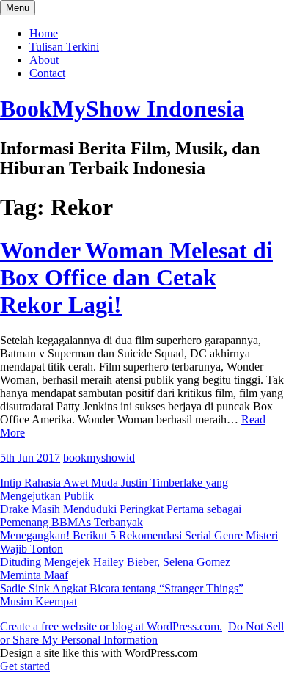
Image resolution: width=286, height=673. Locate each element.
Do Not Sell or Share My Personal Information (142, 633)
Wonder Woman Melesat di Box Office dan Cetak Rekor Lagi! (136, 277)
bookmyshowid (99, 457)
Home (43, 33)
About (44, 60)
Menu (17, 7)
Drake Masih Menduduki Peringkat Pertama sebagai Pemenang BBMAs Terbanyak (120, 515)
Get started (25, 666)
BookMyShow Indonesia (122, 108)
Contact (47, 73)
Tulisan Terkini (64, 46)
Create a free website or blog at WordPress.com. (111, 626)
